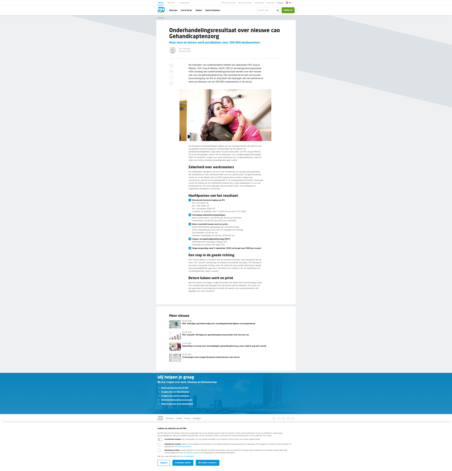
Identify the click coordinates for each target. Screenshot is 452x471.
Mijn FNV (171, 3)
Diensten (173, 10)
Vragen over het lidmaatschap (175, 392)
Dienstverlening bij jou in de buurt (176, 400)
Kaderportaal (185, 3)
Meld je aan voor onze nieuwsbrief (177, 404)
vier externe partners (191, 453)
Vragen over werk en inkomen (175, 396)
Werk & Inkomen (212, 10)
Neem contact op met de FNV (174, 388)
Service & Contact (245, 3)
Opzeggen (197, 418)
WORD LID (288, 10)
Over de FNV (259, 3)
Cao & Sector (186, 10)
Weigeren (163, 463)
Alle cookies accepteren (207, 463)
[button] (289, 3)
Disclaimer (170, 418)
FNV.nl (160, 3)
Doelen (199, 10)
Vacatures (270, 3)
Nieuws (161, 18)
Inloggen (280, 3)
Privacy (187, 418)
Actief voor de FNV (228, 3)
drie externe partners (183, 446)
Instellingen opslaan (183, 463)
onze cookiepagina (187, 456)
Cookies (179, 418)
